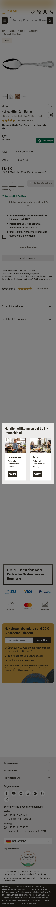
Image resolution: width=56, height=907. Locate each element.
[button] (15, 459)
